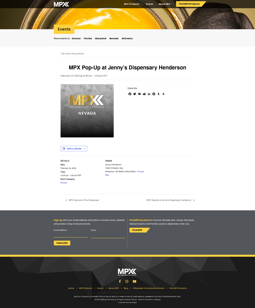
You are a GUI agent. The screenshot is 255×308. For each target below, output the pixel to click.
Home (71, 288)
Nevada (113, 38)
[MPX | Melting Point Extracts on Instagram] (126, 281)
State (94, 230)
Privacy (134, 299)
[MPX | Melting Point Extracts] (61, 4)
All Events (127, 38)
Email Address (61, 230)
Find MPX (137, 230)
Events (149, 4)
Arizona (76, 38)
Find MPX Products (189, 3)
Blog (126, 288)
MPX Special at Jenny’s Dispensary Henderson (169, 200)
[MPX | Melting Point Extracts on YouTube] (134, 281)
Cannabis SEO (123, 302)
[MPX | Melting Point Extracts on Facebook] (120, 281)
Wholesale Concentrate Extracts (148, 288)
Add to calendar (74, 148)
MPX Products (131, 4)
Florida (88, 38)
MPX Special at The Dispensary (83, 200)
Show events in (62, 38)
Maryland (100, 38)
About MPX (164, 4)
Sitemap (157, 299)
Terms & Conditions (145, 299)
